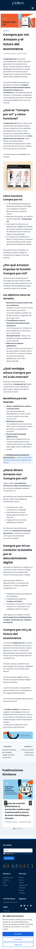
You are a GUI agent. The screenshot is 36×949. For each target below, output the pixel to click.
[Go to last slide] (5, 803)
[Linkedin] (21, 905)
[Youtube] (26, 908)
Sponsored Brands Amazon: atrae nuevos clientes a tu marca (17, 460)
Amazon (6, 30)
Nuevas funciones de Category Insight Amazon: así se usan (9, 752)
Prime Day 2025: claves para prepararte (27, 751)
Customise (18, 939)
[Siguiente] (30, 803)
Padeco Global (11, 53)
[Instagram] (27, 905)
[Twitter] (30, 905)
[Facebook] (24, 905)
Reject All (18, 945)
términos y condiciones (23, 854)
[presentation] (18, 789)
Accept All (18, 934)
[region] (18, 931)
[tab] (15, 828)
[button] (32, 8)
